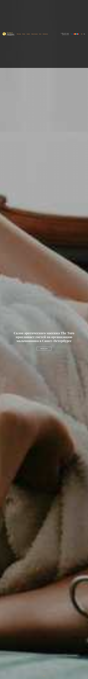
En (84, 34)
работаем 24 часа (65, 34)
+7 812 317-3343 (64, 33)
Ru (81, 34)
